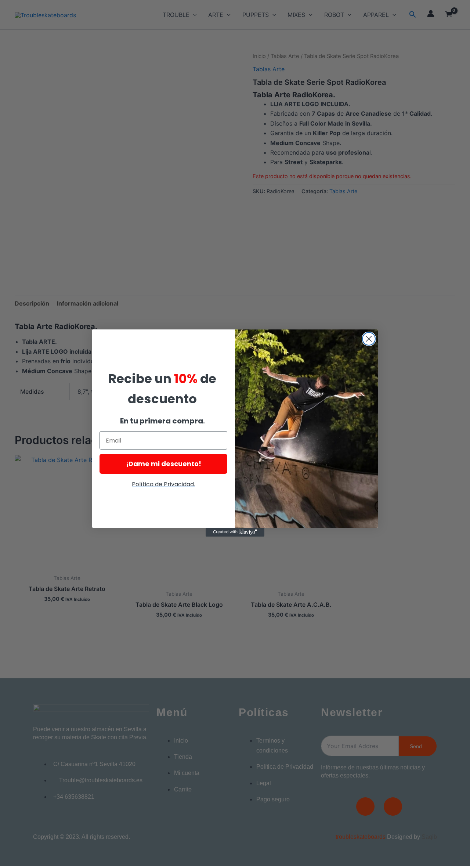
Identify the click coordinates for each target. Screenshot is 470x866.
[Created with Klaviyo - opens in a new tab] (235, 532)
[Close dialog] (368, 338)
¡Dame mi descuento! (163, 463)
